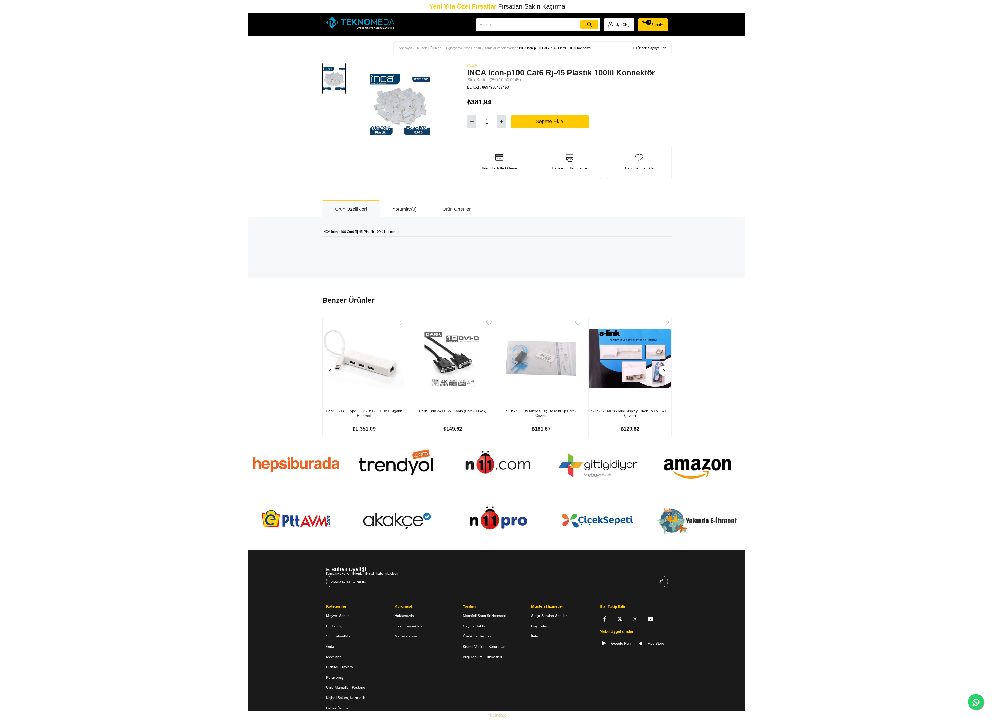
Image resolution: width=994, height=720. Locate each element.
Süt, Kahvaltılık (338, 636)
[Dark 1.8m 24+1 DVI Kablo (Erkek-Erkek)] (452, 359)
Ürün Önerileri (457, 209)
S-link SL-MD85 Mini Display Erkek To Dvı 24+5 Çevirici (630, 413)
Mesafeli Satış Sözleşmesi (484, 616)
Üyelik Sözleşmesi (477, 636)
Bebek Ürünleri (338, 708)
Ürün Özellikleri (351, 209)
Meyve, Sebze (337, 616)
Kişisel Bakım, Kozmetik (345, 698)
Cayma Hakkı (474, 626)
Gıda (330, 646)
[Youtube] (650, 619)
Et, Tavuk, (334, 626)
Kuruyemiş (334, 677)
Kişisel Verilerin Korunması (484, 646)
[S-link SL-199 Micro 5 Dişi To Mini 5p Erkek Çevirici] (541, 359)
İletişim (537, 636)
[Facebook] (605, 619)
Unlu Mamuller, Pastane (345, 687)
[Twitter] (620, 619)
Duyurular (539, 626)
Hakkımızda (404, 616)
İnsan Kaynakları (408, 626)
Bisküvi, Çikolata (339, 667)
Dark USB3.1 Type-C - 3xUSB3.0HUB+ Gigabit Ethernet (364, 413)
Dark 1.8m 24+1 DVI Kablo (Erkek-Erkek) (452, 411)
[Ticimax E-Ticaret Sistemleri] (497, 716)
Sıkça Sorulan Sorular (549, 616)
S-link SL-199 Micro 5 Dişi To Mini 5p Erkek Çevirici (541, 413)
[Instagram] (635, 619)
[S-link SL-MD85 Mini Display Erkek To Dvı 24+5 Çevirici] (630, 359)
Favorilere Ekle (400, 322)
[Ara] (589, 24)
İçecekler (333, 657)
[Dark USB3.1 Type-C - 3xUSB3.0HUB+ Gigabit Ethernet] (364, 359)
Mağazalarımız (406, 636)
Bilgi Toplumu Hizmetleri (482, 657)
